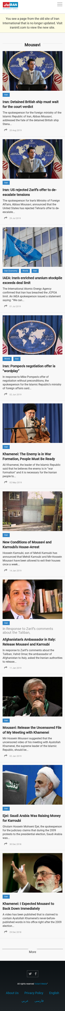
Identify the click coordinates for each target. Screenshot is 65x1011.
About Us (12, 993)
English (54, 993)
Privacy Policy (33, 993)
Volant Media (40, 984)
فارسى (39, 1001)
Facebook (35, 974)
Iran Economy (10, 271)
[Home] (12, 7)
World (25, 271)
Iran (6, 94)
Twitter (30, 974)
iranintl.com (18, 27)
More (32, 952)
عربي (25, 1001)
